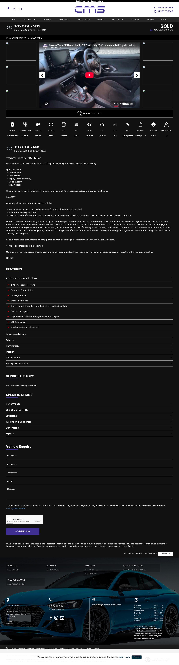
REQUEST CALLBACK (92, 113)
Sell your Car (84, 19)
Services (71, 649)
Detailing (47, 19)
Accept (137, 657)
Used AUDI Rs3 (12, 570)
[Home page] (89, 10)
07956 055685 (165, 11)
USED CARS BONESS (15, 37)
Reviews (150, 19)
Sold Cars (135, 19)
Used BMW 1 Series (53, 570)
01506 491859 (165, 7)
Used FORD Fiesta (91, 570)
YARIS (39, 37)
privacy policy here (15, 508)
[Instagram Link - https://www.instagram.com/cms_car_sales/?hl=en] (14, 8)
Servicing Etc (64, 19)
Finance (100, 19)
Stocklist (28, 19)
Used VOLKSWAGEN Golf (16, 584)
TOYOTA (31, 37)
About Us (116, 19)
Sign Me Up (165, 553)
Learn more (124, 657)
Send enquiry (22, 531)
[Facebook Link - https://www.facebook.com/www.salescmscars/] (8, 8)
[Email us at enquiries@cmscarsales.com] (20, 8)
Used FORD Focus (91, 574)
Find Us (164, 19)
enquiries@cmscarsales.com (106, 605)
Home (14, 19)
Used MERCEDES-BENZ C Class (134, 570)
